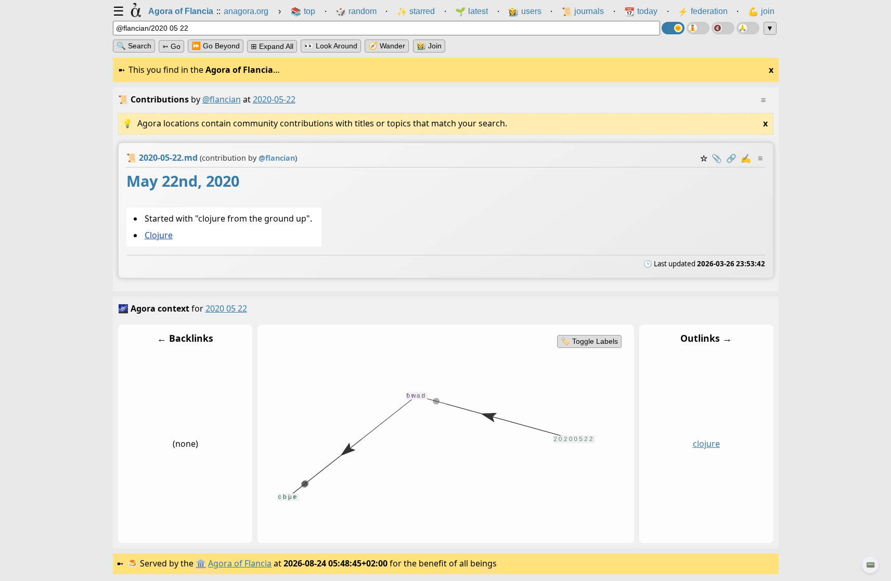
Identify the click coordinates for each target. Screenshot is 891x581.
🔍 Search (134, 46)
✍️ (746, 158)
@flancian (221, 99)
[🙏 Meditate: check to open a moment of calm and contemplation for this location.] (748, 28)
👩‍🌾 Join (429, 46)
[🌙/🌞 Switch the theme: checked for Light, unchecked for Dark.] (673, 28)
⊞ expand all (272, 46)
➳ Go (171, 46)
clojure (705, 444)
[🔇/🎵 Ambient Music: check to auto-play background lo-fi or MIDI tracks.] (723, 28)
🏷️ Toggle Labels (588, 341)
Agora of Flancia (240, 563)
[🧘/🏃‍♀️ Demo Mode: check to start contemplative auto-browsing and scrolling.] (698, 28)
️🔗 (731, 158)
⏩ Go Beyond (215, 46)
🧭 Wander (386, 46)
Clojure (158, 235)
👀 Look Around (330, 46)
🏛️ (201, 563)
